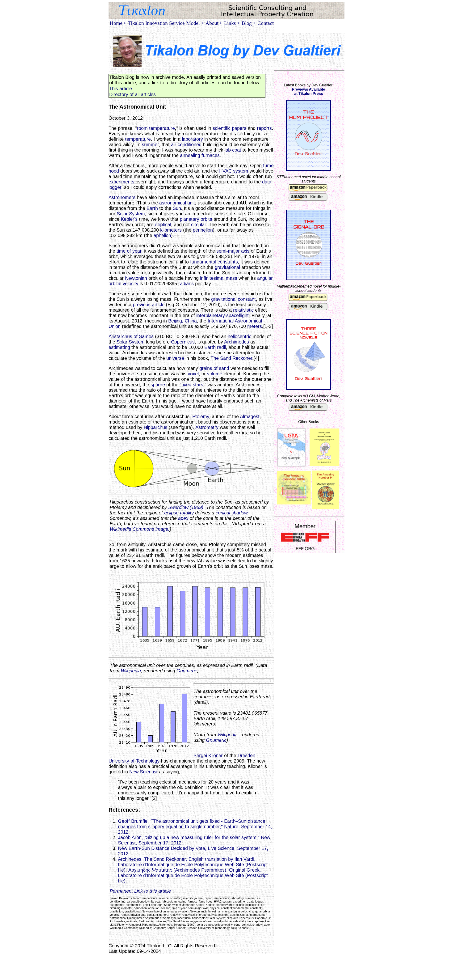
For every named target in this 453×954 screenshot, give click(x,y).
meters (254, 326)
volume (214, 373)
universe (175, 358)
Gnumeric (186, 670)
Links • (231, 23)
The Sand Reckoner (231, 358)
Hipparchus (155, 427)
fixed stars (192, 384)
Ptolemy (200, 416)
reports (264, 128)
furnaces (210, 155)
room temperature (156, 128)
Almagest (250, 416)
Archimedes (236, 341)
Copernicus (183, 341)
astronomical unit (177, 202)
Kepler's (129, 219)
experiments (121, 181)
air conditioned (186, 144)
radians (186, 283)
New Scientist (143, 771)
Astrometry (206, 427)
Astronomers (122, 197)
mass (231, 278)
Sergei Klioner (208, 755)
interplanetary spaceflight (222, 315)
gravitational (227, 267)
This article (120, 88)
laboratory (192, 139)
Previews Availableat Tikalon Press (308, 91)
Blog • (248, 23)
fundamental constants (214, 261)
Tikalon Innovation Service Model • (165, 23)
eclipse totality (179, 512)
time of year (129, 251)
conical (223, 512)
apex (183, 518)
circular (198, 224)
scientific (222, 128)
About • (214, 23)
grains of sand (214, 368)
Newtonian (136, 278)
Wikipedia (131, 670)
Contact (265, 23)
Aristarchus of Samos (131, 336)
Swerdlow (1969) (185, 507)
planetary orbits (196, 219)
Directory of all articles (132, 94)
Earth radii (215, 347)
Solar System (131, 213)
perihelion (203, 230)
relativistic (243, 310)
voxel (193, 373)
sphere (158, 384)
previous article (148, 304)
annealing (190, 155)
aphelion (162, 235)
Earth (152, 208)
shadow (239, 512)
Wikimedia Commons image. (140, 529)
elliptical (163, 224)
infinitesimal (212, 278)
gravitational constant (233, 299)
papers (239, 128)
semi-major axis (232, 251)
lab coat (233, 150)
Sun (177, 208)
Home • (118, 23)
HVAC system (233, 171)
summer (150, 144)
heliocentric (239, 336)
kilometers (171, 230)
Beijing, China (182, 320)
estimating (119, 347)
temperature (138, 139)
